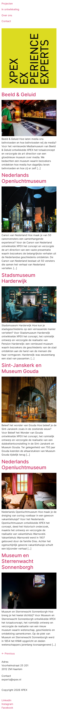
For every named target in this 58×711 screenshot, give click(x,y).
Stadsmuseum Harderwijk (18, 278)
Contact (6, 21)
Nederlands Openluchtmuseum (24, 178)
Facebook (7, 707)
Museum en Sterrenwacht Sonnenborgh (17, 561)
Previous (8, 653)
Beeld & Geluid (19, 94)
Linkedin (6, 700)
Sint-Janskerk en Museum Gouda (21, 368)
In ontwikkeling (10, 9)
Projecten (7, 3)
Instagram (7, 703)
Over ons (7, 15)
